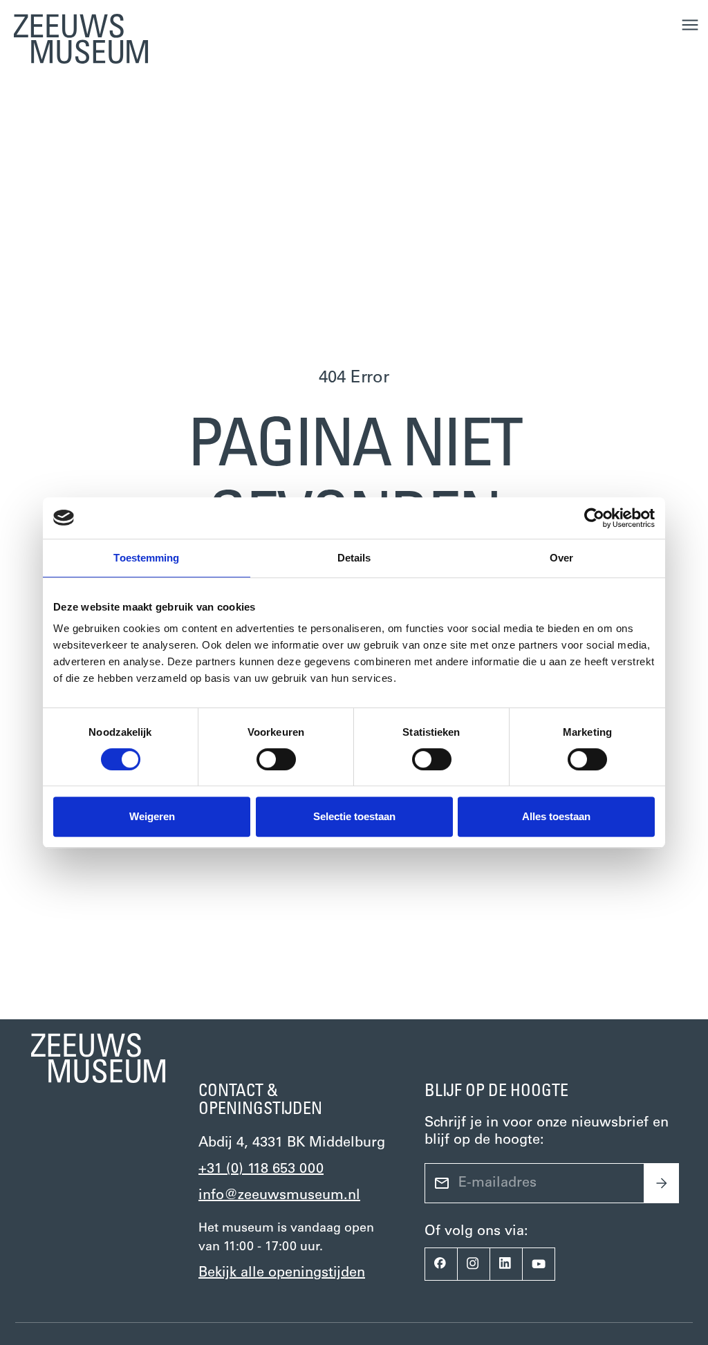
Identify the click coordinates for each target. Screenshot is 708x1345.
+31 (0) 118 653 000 (261, 1169)
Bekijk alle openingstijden (281, 1273)
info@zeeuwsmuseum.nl (279, 1196)
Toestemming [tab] (146, 558)
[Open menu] (690, 25)
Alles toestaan (556, 816)
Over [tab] (561, 558)
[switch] (276, 759)
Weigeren (152, 816)
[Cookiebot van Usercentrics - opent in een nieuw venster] (594, 518)
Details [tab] (354, 558)
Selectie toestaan (354, 816)
